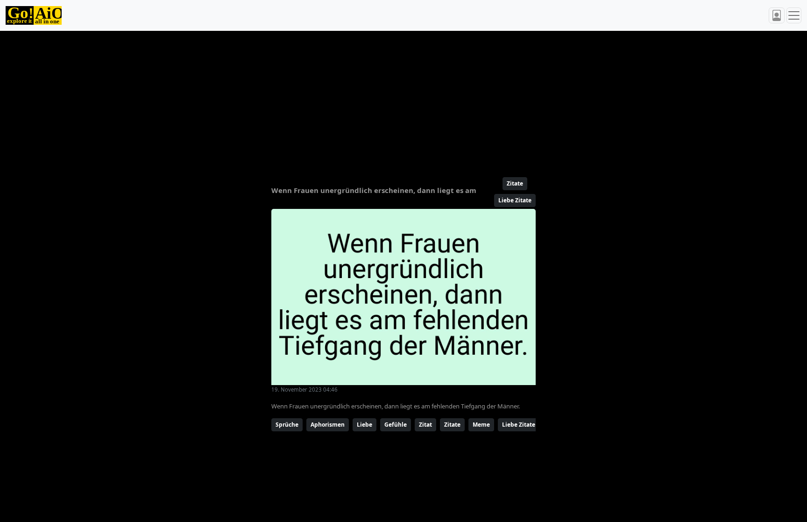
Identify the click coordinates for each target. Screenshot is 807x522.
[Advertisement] (381, 100)
